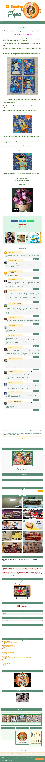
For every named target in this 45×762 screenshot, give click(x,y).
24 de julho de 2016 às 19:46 (17, 401)
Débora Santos (12, 252)
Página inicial (22, 438)
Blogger (25, 750)
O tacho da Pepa (6, 641)
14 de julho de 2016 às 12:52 (17, 260)
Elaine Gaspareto (24, 755)
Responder (36, 259)
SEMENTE (5, 653)
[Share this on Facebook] (14, 221)
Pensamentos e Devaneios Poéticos (11, 660)
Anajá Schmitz (12, 358)
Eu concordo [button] (39, 759)
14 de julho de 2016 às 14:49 (18, 303)
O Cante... (5, 649)
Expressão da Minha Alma (9, 652)
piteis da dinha (12, 303)
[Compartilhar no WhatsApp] (30, 221)
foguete (18, 227)
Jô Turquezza (12, 325)
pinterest (16, 209)
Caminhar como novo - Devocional (10, 642)
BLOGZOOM (11, 335)
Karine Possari (12, 290)
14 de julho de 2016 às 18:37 (18, 325)
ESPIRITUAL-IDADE (7, 663)
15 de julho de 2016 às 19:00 (12, 371)
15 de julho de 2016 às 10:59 (14, 347)
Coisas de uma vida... (7, 648)
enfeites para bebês (26, 226)
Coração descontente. (7, 661)
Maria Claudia (12, 279)
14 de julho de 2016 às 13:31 (12, 272)
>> (42, 438)
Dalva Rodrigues (12, 370)
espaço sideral (35, 226)
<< (2, 438)
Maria (10, 347)
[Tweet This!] (22, 221)
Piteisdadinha (6, 656)
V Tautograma (6, 664)
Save (23, 224)
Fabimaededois (12, 271)
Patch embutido (24, 227)
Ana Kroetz (11, 401)
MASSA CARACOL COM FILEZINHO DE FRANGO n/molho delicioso (17, 657)
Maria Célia (11, 260)
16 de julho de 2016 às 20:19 (15, 391)
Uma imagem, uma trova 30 (9, 646)
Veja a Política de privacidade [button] (7, 760)
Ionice (10, 382)
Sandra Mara (12, 317)
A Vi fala (13, 226)
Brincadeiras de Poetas (8, 645)
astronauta (18, 226)
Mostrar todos (40, 667)
